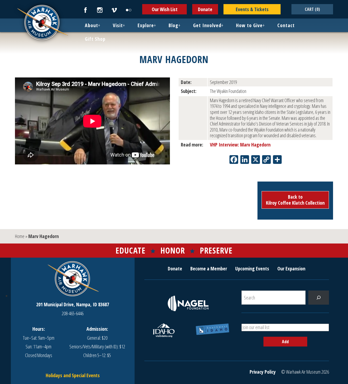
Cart (312, 9)
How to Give (249, 25)
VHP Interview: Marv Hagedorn (240, 144)
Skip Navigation (7, 1)
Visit (118, 25)
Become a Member (208, 268)
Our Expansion (291, 268)
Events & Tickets (252, 9)
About (91, 25)
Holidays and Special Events (73, 375)
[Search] (318, 298)
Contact (286, 25)
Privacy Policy (263, 372)
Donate (205, 9)
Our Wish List (165, 9)
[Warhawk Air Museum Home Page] (42, 39)
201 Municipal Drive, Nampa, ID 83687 (72, 304)
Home (19, 236)
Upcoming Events (252, 268)
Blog (173, 25)
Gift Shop (95, 39)
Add (285, 342)
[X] (255, 160)
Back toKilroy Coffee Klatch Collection (295, 199)
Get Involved (207, 25)
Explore (146, 25)
